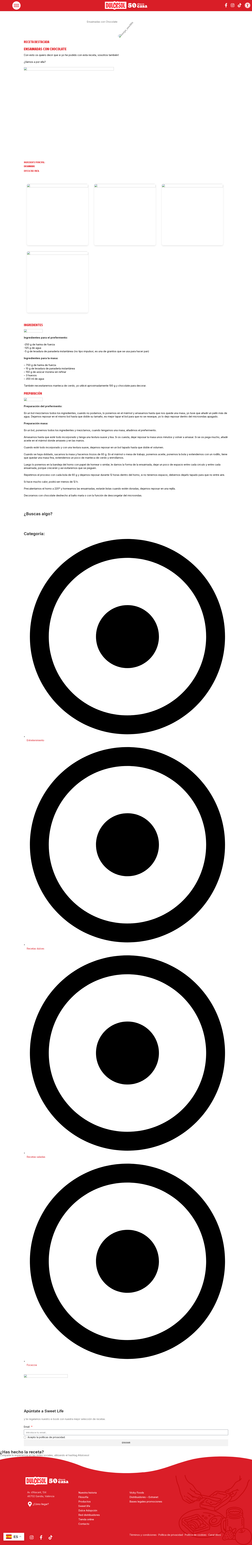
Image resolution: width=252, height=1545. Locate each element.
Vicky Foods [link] (136, 1492)
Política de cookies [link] (195, 1534)
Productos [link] (84, 1501)
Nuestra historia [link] (87, 1492)
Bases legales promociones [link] (145, 1501)
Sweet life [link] (84, 1506)
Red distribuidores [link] (89, 1515)
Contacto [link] (83, 1523)
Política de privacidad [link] (170, 1534)
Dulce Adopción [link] (87, 1510)
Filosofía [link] (83, 1497)
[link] (247, 5)
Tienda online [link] (86, 1519)
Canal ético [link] (214, 1534)
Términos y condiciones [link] (143, 1534)
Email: (27, 1426)
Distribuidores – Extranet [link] (143, 1497)
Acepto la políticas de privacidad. (46, 1437)
